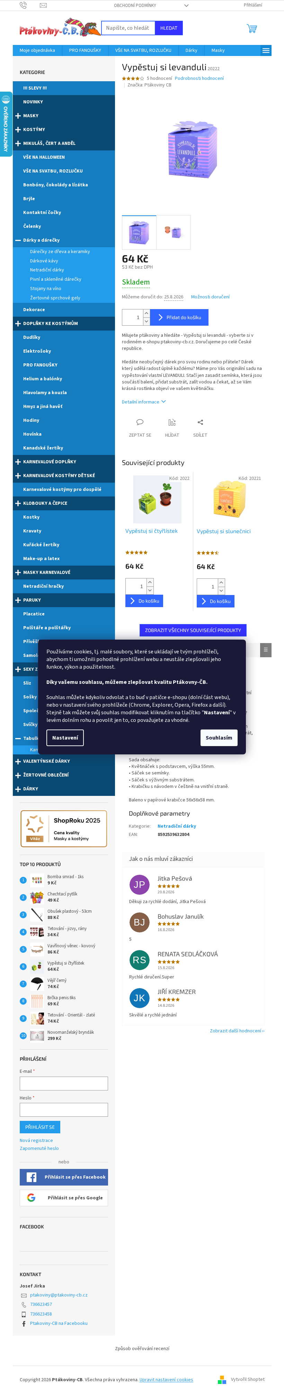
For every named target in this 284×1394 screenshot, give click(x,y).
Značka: (149, 85)
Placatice (34, 614)
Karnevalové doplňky (49, 461)
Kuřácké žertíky (41, 544)
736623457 (41, 1304)
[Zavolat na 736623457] (30, 5)
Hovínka (32, 434)
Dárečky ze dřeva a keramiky (60, 251)
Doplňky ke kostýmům (50, 323)
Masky (30, 115)
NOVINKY (33, 102)
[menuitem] (37, 50)
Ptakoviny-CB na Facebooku (59, 1323)
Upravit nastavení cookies (166, 1379)
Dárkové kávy (44, 261)
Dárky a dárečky (41, 240)
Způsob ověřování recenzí (142, 1348)
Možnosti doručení (210, 297)
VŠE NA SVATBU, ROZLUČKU (53, 171)
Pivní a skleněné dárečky (55, 279)
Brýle (29, 198)
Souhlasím (219, 738)
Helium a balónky (42, 378)
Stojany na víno (45, 288)
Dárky (30, 789)
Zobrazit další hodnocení (235, 1031)
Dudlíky (31, 337)
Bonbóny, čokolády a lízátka (55, 185)
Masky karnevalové (46, 572)
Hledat (168, 28)
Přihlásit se (40, 1127)
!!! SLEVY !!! (35, 88)
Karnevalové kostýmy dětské (59, 475)
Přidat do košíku (184, 317)
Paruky (32, 600)
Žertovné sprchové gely (55, 298)
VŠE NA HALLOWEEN (44, 157)
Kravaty (32, 531)
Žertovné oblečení (46, 775)
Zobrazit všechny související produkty (193, 630)
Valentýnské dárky (46, 761)
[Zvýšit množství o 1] (146, 313)
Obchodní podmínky (135, 5)
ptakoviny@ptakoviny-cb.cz (59, 1295)
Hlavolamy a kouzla (45, 392)
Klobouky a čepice (45, 503)
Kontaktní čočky (42, 212)
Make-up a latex (41, 558)
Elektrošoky (37, 351)
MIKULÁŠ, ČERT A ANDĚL (49, 143)
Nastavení (65, 738)
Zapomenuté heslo (39, 1148)
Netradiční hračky (43, 586)
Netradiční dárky (47, 270)
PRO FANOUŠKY (40, 365)
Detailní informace (140, 402)
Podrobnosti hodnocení (199, 78)
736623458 (41, 1314)
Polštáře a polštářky (47, 627)
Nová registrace (36, 1140)
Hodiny (31, 420)
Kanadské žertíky (43, 448)
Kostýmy (34, 129)
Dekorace (34, 309)
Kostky (31, 517)
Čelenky (32, 226)
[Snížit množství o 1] (146, 321)
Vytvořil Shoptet (248, 1379)
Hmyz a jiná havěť (42, 406)
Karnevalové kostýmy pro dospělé (62, 489)
